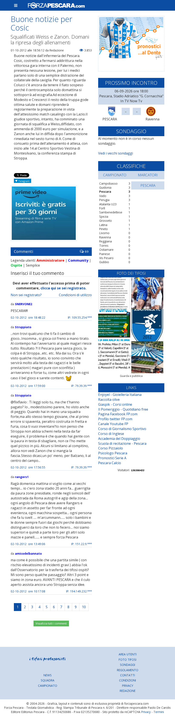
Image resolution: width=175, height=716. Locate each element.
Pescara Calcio (109, 463)
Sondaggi (127, 665)
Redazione (128, 691)
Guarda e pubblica (131, 376)
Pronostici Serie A (112, 458)
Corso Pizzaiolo (110, 448)
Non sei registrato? (26, 295)
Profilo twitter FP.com (115, 419)
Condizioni (127, 680)
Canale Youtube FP (113, 423)
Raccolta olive (109, 399)
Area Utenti (128, 654)
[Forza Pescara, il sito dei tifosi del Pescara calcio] (94, 5)
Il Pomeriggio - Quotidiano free (123, 409)
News (48, 675)
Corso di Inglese (111, 433)
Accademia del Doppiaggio (119, 438)
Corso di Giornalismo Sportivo (122, 428)
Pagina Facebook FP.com (117, 414)
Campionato (47, 686)
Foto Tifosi (127, 660)
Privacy (127, 686)
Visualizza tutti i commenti (51, 623)
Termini (158, 712)
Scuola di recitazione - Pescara (122, 443)
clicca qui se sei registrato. (63, 288)
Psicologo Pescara (112, 453)
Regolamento (127, 670)
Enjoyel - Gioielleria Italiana (119, 394)
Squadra (47, 680)
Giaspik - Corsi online (115, 404)
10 (84, 607)
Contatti (127, 675)
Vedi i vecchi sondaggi (115, 153)
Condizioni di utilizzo (75, 295)
